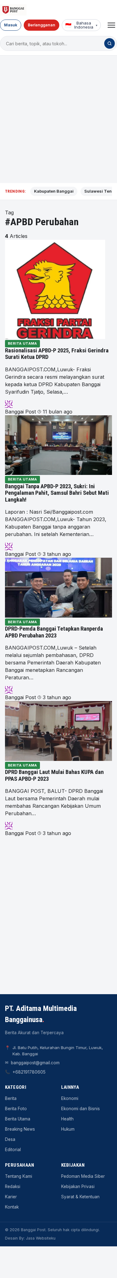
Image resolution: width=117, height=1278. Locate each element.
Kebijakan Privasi (78, 1186)
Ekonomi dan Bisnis (80, 1108)
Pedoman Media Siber (83, 1176)
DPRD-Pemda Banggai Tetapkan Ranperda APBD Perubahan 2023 (54, 632)
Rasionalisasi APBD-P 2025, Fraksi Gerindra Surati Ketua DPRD (57, 354)
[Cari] (109, 43)
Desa (10, 1139)
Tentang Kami (18, 1176)
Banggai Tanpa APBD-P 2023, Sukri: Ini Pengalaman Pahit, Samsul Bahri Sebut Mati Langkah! (57, 493)
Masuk (10, 25)
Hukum (68, 1129)
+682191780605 (29, 1072)
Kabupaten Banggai (54, 191)
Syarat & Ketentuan (80, 1196)
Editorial (13, 1149)
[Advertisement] (58, 119)
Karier (11, 1196)
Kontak (12, 1206)
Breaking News (20, 1129)
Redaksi (12, 1186)
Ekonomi (69, 1098)
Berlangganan (41, 25)
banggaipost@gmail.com (35, 1062)
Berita (11, 1098)
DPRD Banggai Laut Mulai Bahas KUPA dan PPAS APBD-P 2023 (54, 775)
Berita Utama (22, 343)
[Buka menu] (111, 25)
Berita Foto (16, 1108)
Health (67, 1118)
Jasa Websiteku (41, 1238)
